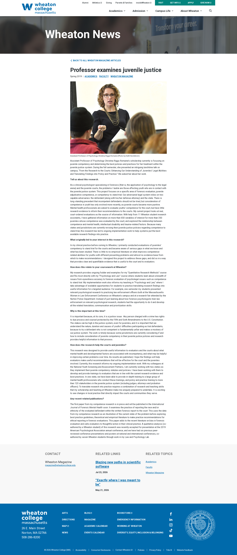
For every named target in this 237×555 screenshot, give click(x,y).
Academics (115, 10)
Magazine (90, 519)
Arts (65, 513)
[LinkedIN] (171, 519)
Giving (109, 3)
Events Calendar (94, 532)
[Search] (210, 10)
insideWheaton (142, 3)
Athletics (96, 3)
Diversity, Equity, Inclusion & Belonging (140, 532)
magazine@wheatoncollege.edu (60, 465)
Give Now (204, 3)
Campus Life (162, 10)
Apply (191, 3)
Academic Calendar (96, 526)
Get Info (174, 3)
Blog (87, 513)
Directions (68, 519)
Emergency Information (131, 519)
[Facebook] (171, 514)
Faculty (104, 76)
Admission (139, 10)
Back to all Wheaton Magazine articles (96, 60)
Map (64, 526)
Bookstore (123, 513)
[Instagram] (171, 525)
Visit (160, 3)
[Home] (42, 8)
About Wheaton (190, 10)
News (65, 532)
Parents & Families (123, 3)
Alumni (85, 3)
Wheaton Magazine (122, 76)
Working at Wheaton (129, 526)
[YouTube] (171, 536)
